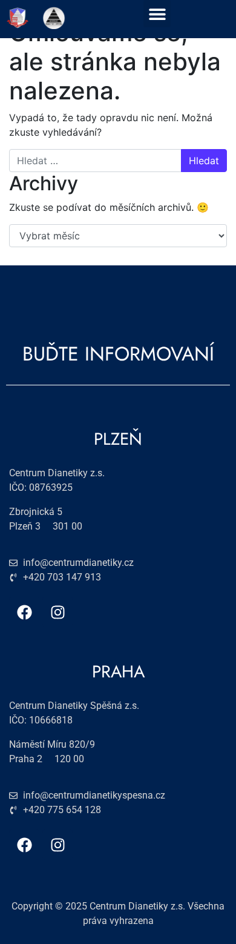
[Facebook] (24, 612)
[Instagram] (57, 612)
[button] (157, 13)
